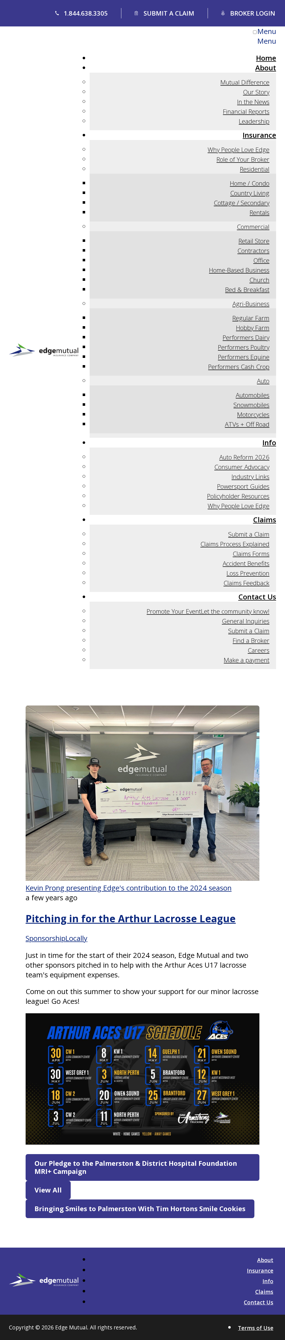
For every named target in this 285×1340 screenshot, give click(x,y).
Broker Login (252, 13)
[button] (142, 1167)
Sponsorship (45, 938)
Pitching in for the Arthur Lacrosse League (131, 918)
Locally (76, 938)
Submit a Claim (169, 13)
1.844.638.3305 (86, 13)
